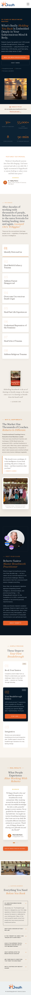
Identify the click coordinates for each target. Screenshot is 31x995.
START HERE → (15, 716)
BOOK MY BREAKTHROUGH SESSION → (15, 848)
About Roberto (15, 623)
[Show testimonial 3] (17, 842)
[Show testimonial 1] (14, 842)
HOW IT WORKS (15, 62)
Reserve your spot (15, 111)
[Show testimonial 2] (16, 842)
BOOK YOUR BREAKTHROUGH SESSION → (15, 57)
